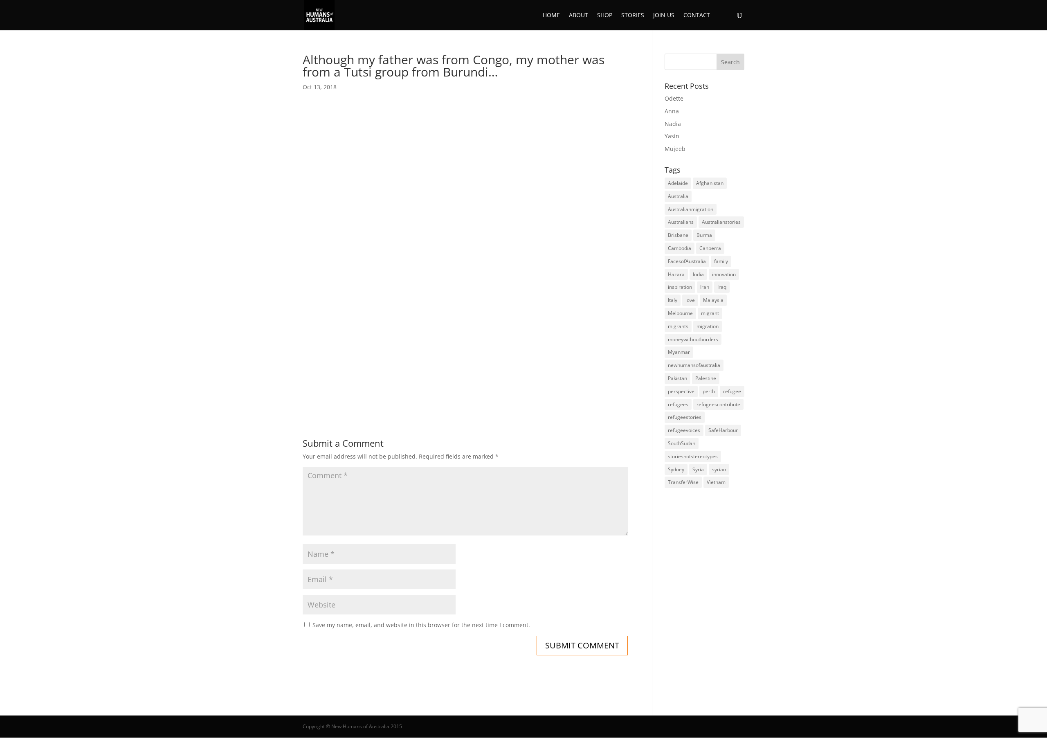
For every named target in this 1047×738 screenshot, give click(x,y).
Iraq (721, 287)
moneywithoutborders (693, 339)
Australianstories (721, 221)
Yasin (672, 136)
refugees (678, 404)
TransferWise (683, 482)
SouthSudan (681, 443)
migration (708, 326)
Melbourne (680, 313)
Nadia (673, 124)
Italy (672, 300)
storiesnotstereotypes (693, 456)
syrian (719, 469)
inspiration (680, 287)
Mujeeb (675, 149)
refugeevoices (684, 430)
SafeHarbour (723, 430)
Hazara (676, 274)
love (690, 300)
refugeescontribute (718, 404)
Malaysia (713, 300)
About (578, 15)
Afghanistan (709, 183)
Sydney (676, 469)
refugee (732, 391)
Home (551, 15)
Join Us (663, 15)
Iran (704, 287)
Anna (672, 111)
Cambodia (679, 248)
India (698, 274)
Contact (696, 15)
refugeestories (684, 417)
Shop (604, 15)
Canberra (710, 248)
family (721, 261)
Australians (681, 221)
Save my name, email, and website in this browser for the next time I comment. (421, 625)
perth (709, 391)
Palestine (705, 378)
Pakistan (677, 378)
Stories (632, 15)
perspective (681, 391)
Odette (674, 98)
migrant (710, 313)
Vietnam (716, 482)
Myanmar (679, 352)
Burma (704, 235)
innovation (724, 274)
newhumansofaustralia (694, 365)
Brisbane (678, 235)
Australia (678, 196)
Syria (698, 469)
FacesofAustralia (687, 261)
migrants (678, 326)
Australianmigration (690, 209)
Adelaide (678, 183)
